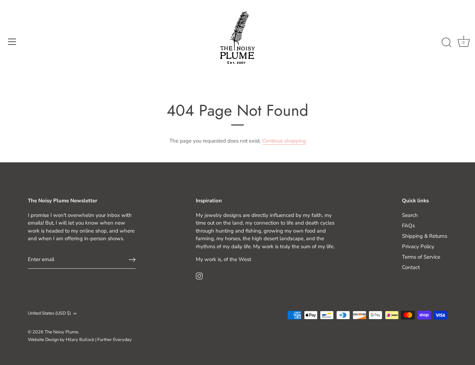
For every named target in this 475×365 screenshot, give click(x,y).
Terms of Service (421, 256)
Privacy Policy (418, 246)
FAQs (408, 225)
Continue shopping (284, 140)
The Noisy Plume (61, 332)
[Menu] (12, 41)
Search (410, 215)
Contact (411, 267)
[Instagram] (199, 275)
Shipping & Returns (424, 236)
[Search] (446, 42)
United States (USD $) (49, 313)
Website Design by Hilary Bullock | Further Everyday (80, 339)
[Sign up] (132, 259)
